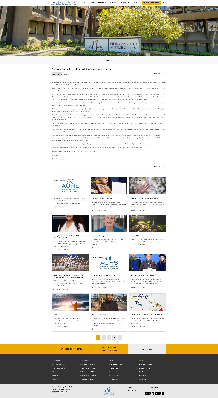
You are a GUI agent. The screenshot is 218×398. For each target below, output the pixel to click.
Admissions (84, 360)
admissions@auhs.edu (109, 350)
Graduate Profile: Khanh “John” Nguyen (143, 275)
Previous (157, 74)
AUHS (109, 60)
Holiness (56, 314)
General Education (59, 372)
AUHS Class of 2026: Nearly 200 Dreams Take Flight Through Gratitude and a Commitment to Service (69, 276)
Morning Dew (114, 372)
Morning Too (114, 379)
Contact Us (142, 379)
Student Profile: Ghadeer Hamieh (102, 198)
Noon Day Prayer (115, 375)
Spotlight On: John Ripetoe (100, 314)
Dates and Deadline (88, 379)
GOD (111, 360)
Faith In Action (114, 368)
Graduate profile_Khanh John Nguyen (103, 275)
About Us (141, 360)
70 (114, 337)
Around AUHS (135, 236)
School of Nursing (58, 364)
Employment (143, 375)
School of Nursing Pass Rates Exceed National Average (147, 314)
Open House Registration (89, 368)
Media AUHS (58, 74)
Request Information (151, 3)
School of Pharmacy (59, 368)
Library (55, 375)
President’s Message (98, 236)
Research (56, 379)
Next (162, 74)
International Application (89, 375)
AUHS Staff (142, 372)
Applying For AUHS (88, 372)
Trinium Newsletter (60, 180)
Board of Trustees (144, 368)
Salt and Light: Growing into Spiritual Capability (145, 198)
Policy (131, 387)
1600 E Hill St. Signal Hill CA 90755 (63, 387)
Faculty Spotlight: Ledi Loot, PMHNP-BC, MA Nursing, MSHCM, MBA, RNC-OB (69, 237)
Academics (56, 360)
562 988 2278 (147, 349)
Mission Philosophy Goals (147, 364)
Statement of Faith (116, 364)
